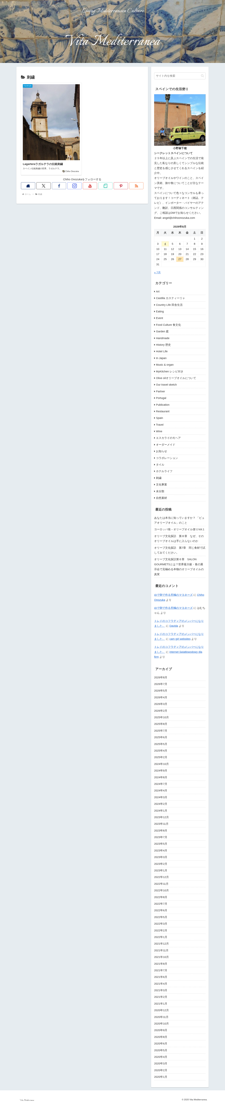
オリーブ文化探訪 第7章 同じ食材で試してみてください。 (179, 550)
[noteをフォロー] (105, 185)
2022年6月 (160, 910)
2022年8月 (160, 897)
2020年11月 (161, 1017)
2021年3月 (160, 990)
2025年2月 (160, 757)
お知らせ (161, 451)
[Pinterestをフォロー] (121, 185)
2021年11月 (161, 950)
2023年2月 (160, 863)
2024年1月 (160, 810)
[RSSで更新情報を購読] (136, 185)
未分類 (160, 491)
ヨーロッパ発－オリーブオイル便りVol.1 (179, 529)
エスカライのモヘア (168, 437)
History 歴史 (163, 344)
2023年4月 (160, 850)
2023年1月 (160, 870)
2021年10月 (161, 957)
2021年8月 (160, 963)
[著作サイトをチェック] (28, 185)
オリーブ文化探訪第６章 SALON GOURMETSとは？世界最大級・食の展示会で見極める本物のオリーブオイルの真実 (179, 567)
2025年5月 (160, 744)
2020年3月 (160, 1063)
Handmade (162, 338)
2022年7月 (160, 903)
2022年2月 (160, 930)
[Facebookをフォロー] (59, 185)
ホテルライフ (164, 471)
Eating (160, 311)
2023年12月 (161, 817)
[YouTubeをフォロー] (90, 185)
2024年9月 (160, 770)
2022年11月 (161, 883)
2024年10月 (161, 764)
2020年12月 (161, 1010)
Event (159, 318)
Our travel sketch (166, 384)
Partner (160, 391)
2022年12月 (161, 877)
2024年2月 (160, 803)
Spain (159, 418)
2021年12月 (161, 943)
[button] (202, 75)
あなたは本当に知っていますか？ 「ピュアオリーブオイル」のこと (179, 520)
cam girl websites (180, 638)
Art (157, 291)
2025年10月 (161, 717)
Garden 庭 (162, 331)
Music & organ (165, 364)
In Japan (161, 358)
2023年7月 (160, 837)
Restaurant (162, 411)
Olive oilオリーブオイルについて (176, 378)
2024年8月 (160, 777)
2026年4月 (160, 697)
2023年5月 (160, 843)
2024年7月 (160, 783)
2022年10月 (161, 890)
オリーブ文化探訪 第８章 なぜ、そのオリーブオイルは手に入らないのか (179, 539)
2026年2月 (160, 710)
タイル (160, 464)
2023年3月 (160, 857)
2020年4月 (160, 1056)
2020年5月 (160, 1050)
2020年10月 (161, 1023)
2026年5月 (160, 690)
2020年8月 (160, 1036)
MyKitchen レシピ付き (169, 371)
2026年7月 (160, 684)
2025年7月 (160, 730)
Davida (173, 625)
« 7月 (157, 272)
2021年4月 (160, 983)
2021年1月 (160, 1003)
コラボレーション (167, 458)
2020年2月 (160, 1070)
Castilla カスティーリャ (170, 298)
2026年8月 (160, 677)
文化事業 (161, 484)
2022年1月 (160, 937)
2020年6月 (160, 1043)
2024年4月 (160, 790)
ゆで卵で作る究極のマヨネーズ (173, 594)
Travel (159, 424)
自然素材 (161, 497)
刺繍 (158, 477)
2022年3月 (160, 923)
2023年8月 (160, 830)
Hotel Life (162, 351)
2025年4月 (160, 750)
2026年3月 (160, 704)
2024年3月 (160, 797)
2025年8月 (160, 723)
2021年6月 (160, 976)
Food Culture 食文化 (168, 324)
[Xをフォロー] (43, 185)
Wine (159, 431)
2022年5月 (160, 917)
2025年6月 (160, 737)
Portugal (161, 398)
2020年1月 (160, 1076)
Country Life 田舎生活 (169, 304)
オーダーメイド (165, 444)
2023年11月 (161, 823)
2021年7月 (160, 970)
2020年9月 (160, 1030)
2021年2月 (160, 996)
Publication (162, 404)
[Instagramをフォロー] (74, 185)
